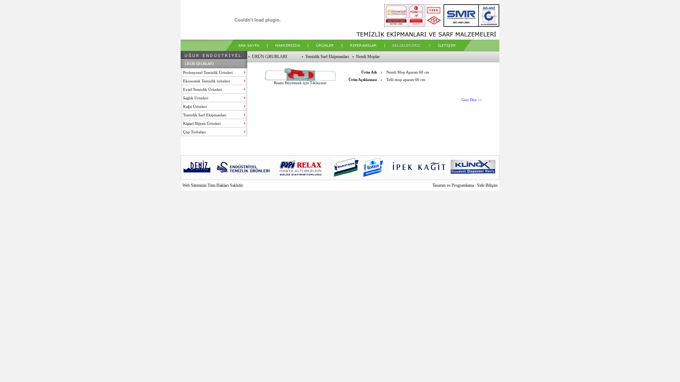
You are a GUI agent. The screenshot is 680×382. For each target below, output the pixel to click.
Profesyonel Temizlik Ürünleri (208, 72)
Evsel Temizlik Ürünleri (202, 89)
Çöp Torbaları (194, 132)
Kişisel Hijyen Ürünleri (202, 123)
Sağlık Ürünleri (195, 98)
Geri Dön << (471, 100)
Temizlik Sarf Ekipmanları (204, 115)
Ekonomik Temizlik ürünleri (206, 81)
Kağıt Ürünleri (195, 106)
